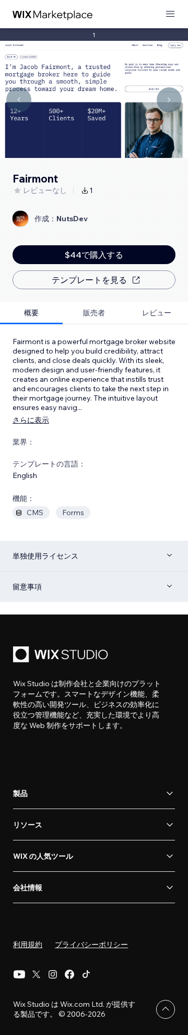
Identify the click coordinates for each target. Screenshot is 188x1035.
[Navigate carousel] (18, 99)
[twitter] (36, 974)
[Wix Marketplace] (53, 14)
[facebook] (69, 974)
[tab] (31, 313)
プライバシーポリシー (91, 944)
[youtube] (19, 974)
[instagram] (52, 974)
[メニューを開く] (170, 14)
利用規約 (27, 944)
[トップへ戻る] (165, 1009)
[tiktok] (86, 974)
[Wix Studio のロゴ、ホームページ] (62, 655)
